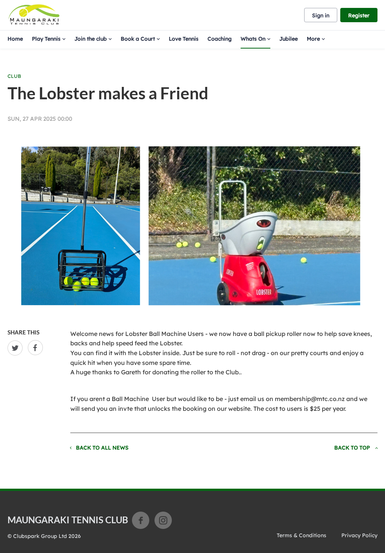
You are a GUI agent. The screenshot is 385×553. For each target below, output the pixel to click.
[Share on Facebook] (37, 348)
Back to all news (102, 447)
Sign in (320, 15)
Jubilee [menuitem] (288, 38)
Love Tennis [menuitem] (184, 38)
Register (359, 15)
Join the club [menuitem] (90, 38)
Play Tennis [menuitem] (46, 38)
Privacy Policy (359, 535)
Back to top (352, 447)
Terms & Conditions (301, 535)
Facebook (140, 520)
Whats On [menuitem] (253, 38)
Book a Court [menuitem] (138, 38)
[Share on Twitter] (17, 348)
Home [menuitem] (15, 38)
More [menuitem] (313, 38)
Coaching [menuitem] (220, 38)
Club (14, 76)
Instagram (163, 520)
